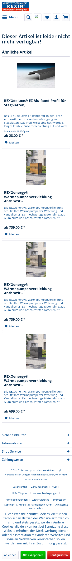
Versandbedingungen (45, 493)
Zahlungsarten (39, 486)
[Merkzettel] (47, 17)
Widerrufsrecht (40, 499)
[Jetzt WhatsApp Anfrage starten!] (37, 17)
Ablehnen (10, 555)
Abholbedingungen (17, 499)
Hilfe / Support (20, 493)
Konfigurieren (59, 555)
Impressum (59, 499)
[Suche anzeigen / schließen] (28, 17)
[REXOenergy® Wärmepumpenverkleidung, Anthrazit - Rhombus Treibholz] (36, 259)
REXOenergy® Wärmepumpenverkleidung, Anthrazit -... (28, 196)
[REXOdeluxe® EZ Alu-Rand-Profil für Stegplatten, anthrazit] (36, 76)
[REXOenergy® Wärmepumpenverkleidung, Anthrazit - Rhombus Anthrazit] (36, 351)
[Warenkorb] (66, 17)
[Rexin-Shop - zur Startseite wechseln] (15, 6)
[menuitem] (9, 17)
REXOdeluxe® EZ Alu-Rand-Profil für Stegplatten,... (35, 103)
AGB (54, 486)
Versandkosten (13, 474)
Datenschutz (19, 486)
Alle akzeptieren (33, 555)
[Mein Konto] (56, 17)
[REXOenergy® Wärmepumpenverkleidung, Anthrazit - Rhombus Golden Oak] (36, 167)
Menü (13, 17)
